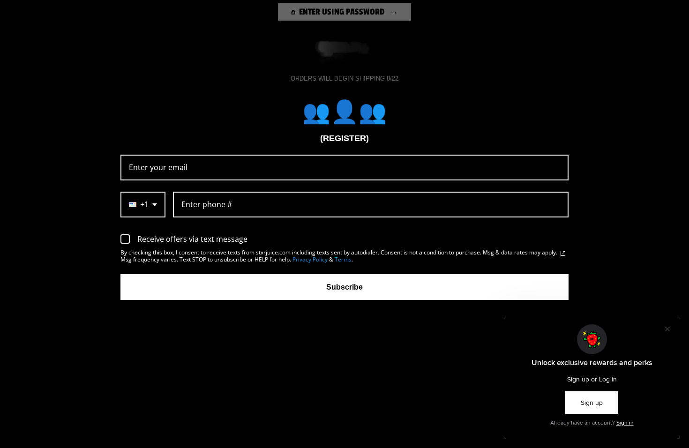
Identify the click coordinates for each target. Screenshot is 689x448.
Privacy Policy (310, 259)
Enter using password (342, 12)
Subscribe (344, 287)
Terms (343, 259)
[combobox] (142, 204)
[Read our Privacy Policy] (563, 253)
